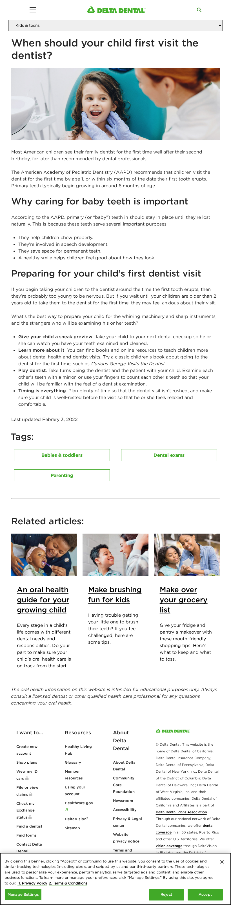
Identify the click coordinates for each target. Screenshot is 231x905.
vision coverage (169, 846)
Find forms (26, 835)
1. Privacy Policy (32, 883)
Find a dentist (29, 826)
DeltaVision (76, 819)
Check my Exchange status (25, 810)
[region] (115, 879)
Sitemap (72, 828)
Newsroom (123, 800)
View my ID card (26, 775)
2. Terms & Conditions (68, 883)
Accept (205, 894)
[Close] (222, 862)
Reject (166, 894)
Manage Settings (23, 894)
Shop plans (26, 762)
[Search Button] (199, 10)
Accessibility (125, 809)
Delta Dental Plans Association (181, 812)
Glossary (73, 762)
